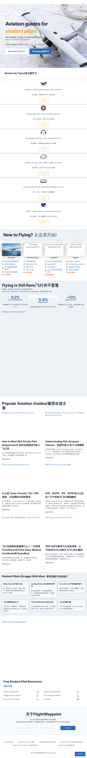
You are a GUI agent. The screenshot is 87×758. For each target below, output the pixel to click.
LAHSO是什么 (52, 267)
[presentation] (22, 425)
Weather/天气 (8, 742)
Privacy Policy (51, 753)
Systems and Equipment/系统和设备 (25, 745)
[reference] (78, 692)
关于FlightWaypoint (43, 714)
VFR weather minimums (77, 264)
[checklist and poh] (37, 692)
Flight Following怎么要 (54, 261)
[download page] (78, 699)
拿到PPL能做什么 (10, 264)
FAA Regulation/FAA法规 (47, 742)
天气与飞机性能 (74, 269)
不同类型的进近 (31, 261)
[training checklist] (37, 695)
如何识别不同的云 (74, 267)
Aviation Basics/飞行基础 (26, 742)
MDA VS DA (30, 267)
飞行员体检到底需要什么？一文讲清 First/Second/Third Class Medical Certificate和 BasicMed (21, 550)
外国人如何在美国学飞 (11, 261)
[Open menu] (83, 3)
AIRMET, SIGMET (74, 261)
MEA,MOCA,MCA (31, 264)
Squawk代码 (51, 264)
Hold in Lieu (30, 269)
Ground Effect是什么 (11, 272)
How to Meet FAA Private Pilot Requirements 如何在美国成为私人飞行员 (21, 445)
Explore (43, 100)
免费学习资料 (7, 686)
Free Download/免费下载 (66, 745)
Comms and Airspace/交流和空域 (71, 742)
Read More (6, 459)
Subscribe (68, 728)
